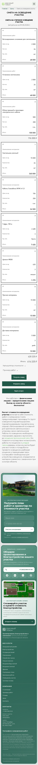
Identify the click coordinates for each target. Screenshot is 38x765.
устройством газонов (21, 736)
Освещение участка (9, 678)
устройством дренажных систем (17, 739)
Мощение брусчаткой (10, 663)
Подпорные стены (8, 672)
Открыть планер (11, 621)
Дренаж (5, 669)
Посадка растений (8, 652)
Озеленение (7, 655)
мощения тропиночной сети (17, 438)
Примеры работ (8, 692)
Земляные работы (8, 675)
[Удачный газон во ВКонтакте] (15, 575)
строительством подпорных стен (16, 737)
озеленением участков (9, 736)
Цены (12, 8)
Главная (4, 8)
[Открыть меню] (34, 4)
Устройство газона (9, 658)
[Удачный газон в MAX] (31, 575)
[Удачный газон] (7, 4)
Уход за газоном (8, 661)
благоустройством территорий (20, 734)
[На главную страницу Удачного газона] (9, 629)
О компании (6, 689)
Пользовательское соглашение (11, 761)
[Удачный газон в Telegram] (7, 575)
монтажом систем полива (15, 741)
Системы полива (8, 681)
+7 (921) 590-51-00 (26, 569)
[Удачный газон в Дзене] (23, 575)
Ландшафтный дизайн (10, 646)
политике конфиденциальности (19, 537)
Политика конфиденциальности (11, 759)
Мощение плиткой (9, 666)
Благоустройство (8, 649)
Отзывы (5, 695)
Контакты (6, 701)
